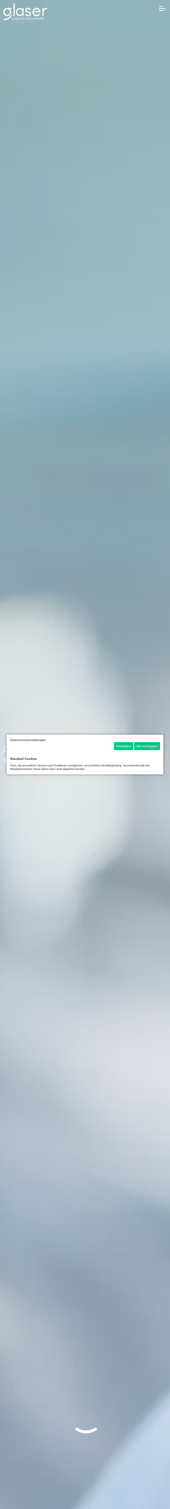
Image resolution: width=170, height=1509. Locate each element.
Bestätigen (123, 746)
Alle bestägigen (147, 746)
